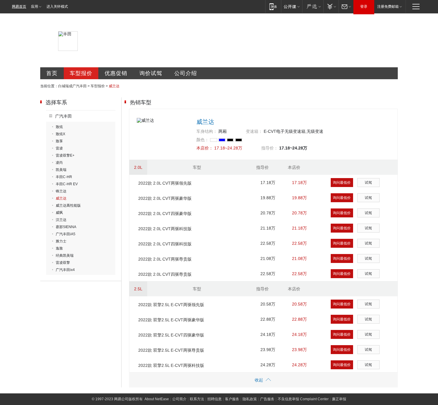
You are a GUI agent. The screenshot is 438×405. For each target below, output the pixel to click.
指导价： (269, 148)
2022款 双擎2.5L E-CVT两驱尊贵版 (171, 350)
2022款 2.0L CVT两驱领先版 (165, 183)
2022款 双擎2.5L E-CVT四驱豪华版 (171, 335)
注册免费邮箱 (388, 6)
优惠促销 (116, 73)
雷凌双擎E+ (65, 155)
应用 (34, 6)
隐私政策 (250, 399)
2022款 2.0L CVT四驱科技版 (165, 244)
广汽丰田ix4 (65, 270)
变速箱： (254, 131)
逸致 (59, 248)
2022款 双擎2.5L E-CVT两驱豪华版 (171, 319)
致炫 (59, 127)
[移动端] (273, 6)
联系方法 (197, 399)
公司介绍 (185, 73)
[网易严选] (312, 6)
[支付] (330, 6)
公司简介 (179, 399)
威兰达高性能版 (68, 205)
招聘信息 (214, 399)
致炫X (60, 134)
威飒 (59, 213)
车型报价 (81, 73)
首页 (52, 73)
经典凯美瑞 (65, 255)
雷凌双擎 (63, 263)
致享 (59, 141)
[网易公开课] (291, 6)
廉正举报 (339, 399)
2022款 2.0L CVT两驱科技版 (165, 228)
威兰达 (61, 198)
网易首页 (19, 6)
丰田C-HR (64, 177)
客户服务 (232, 399)
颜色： (202, 139)
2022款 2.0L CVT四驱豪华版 (165, 213)
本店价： (204, 148)
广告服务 (267, 399)
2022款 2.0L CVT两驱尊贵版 (165, 259)
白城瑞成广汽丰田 (72, 86)
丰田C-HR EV (67, 184)
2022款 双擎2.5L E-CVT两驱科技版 (171, 365)
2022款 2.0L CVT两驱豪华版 (165, 198)
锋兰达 (61, 191)
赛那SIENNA (66, 227)
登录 (363, 6)
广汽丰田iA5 (65, 234)
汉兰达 (61, 220)
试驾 (368, 182)
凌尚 (59, 163)
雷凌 (59, 148)
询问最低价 (342, 182)
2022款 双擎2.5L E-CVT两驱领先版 (171, 304)
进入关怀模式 (57, 6)
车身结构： (206, 131)
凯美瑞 (61, 170)
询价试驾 (150, 73)
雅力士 (61, 241)
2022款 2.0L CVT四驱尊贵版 (165, 274)
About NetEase (157, 399)
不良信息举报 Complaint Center (303, 399)
